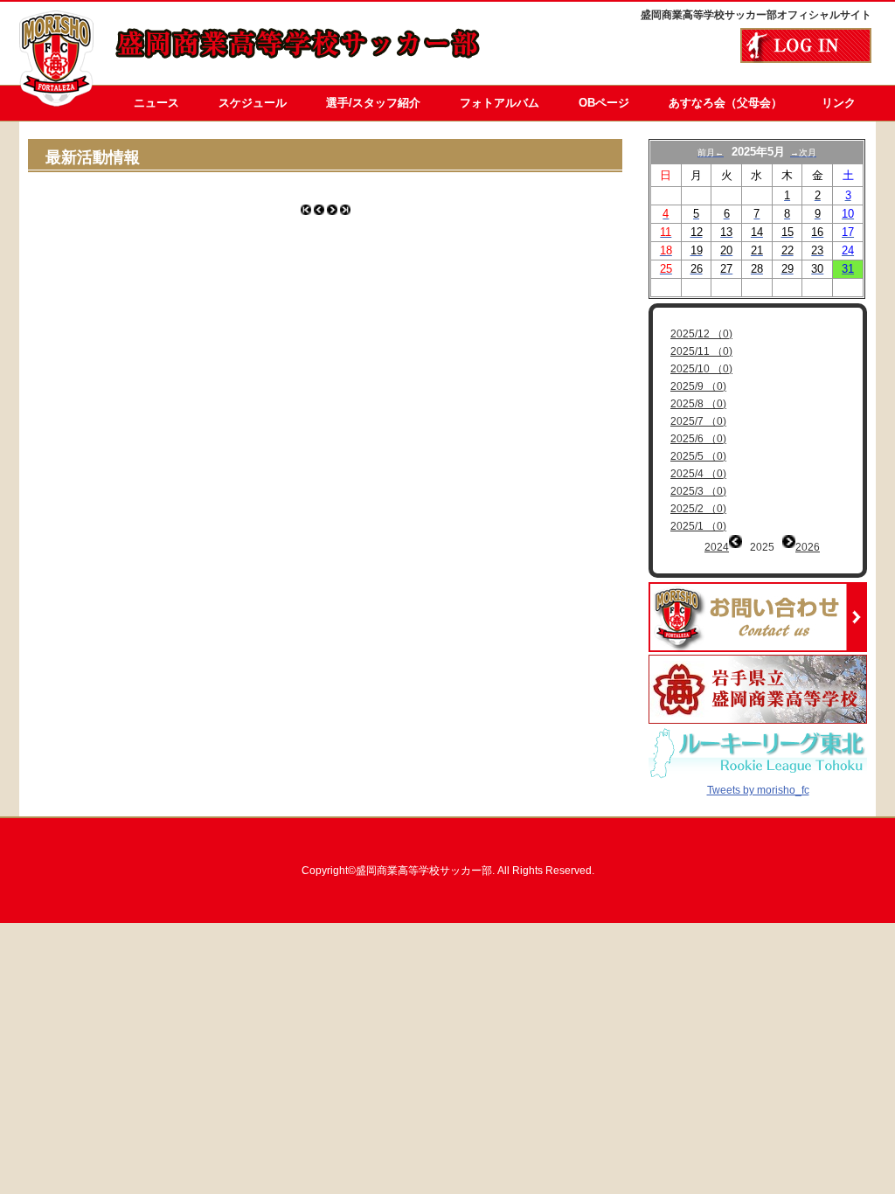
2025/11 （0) (701, 351)
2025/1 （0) (698, 526)
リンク (839, 102)
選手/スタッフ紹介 (373, 102)
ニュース (156, 102)
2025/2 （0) (698, 509)
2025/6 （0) (698, 439)
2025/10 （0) (701, 369)
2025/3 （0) (698, 491)
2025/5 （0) (698, 456)
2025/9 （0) (698, 386)
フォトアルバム (499, 102)
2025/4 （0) (698, 474)
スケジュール (253, 102)
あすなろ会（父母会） (725, 102)
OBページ (604, 102)
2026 (807, 547)
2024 (716, 547)
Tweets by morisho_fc (758, 790)
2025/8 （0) (698, 404)
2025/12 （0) (701, 334)
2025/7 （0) (698, 421)
